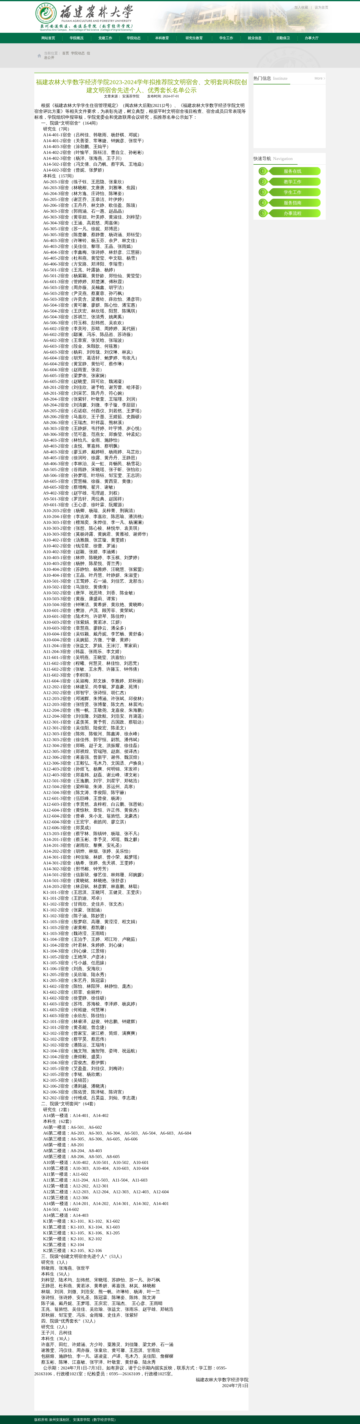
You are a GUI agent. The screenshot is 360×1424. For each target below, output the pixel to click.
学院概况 (77, 38)
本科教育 (162, 38)
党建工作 (105, 38)
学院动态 (134, 38)
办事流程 (292, 213)
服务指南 (292, 202)
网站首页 (48, 38)
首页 (65, 53)
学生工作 (226, 38)
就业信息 (255, 38)
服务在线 (292, 171)
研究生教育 (194, 38)
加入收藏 (301, 7)
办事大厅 (312, 38)
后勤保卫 (283, 38)
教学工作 (292, 181)
